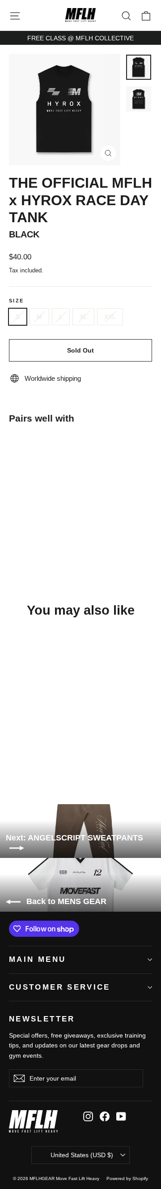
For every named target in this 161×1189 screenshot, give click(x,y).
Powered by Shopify (127, 1178)
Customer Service (59, 987)
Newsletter (42, 1019)
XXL (110, 316)
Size (16, 300)
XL (83, 316)
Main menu (37, 959)
